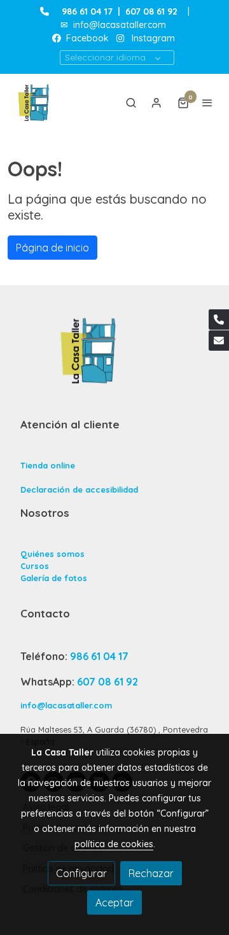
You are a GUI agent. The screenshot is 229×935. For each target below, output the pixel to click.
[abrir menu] (207, 102)
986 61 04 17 (87, 11)
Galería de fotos (53, 578)
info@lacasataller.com (119, 25)
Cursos (34, 566)
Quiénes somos (52, 554)
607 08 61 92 (107, 681)
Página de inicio (52, 247)
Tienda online (47, 465)
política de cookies (113, 844)
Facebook (86, 38)
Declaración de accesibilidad (79, 489)
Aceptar (114, 902)
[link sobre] (114, 358)
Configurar (81, 873)
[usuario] (156, 102)
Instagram (153, 38)
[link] (35, 102)
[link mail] (219, 340)
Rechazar (151, 873)
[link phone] (219, 319)
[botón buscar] (131, 102)
